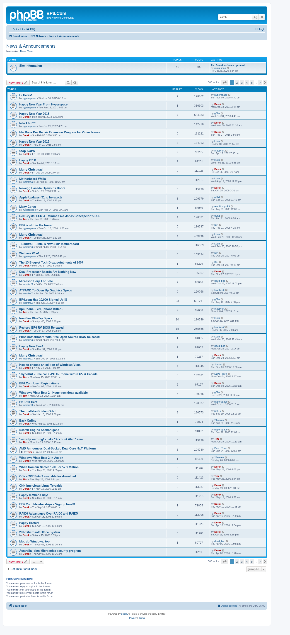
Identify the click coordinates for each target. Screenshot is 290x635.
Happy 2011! (27, 160)
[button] (224, 82)
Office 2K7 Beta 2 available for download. (48, 476)
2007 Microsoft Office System (39, 532)
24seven (219, 420)
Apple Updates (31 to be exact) (40, 197)
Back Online (27, 420)
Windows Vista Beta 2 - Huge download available (53, 392)
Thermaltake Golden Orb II (37, 411)
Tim (25, 219)
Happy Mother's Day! (33, 495)
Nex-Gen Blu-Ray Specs (35, 318)
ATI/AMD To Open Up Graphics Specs (45, 290)
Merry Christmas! (31, 169)
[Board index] (26, 14)
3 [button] (242, 83)
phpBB (124, 614)
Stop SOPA (27, 151)
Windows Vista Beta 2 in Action (41, 457)
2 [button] (237, 83)
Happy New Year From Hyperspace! (43, 104)
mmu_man (220, 68)
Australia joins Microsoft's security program (50, 550)
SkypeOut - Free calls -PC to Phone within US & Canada (58, 374)
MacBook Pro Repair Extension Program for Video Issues (59, 132)
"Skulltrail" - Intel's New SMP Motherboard (49, 244)
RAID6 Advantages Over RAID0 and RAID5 (48, 513)
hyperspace (29, 98)
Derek (217, 104)
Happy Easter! (29, 523)
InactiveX (219, 150)
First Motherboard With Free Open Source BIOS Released (59, 337)
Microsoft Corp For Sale (36, 281)
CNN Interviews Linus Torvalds (40, 485)
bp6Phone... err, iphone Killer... (41, 309)
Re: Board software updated (228, 65)
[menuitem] (30, 29)
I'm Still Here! (28, 402)
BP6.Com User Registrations (39, 383)
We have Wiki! (29, 253)
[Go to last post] (229, 94)
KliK (216, 225)
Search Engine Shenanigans (39, 430)
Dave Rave (220, 373)
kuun (217, 141)
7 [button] (260, 83)
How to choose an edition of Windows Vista (49, 364)
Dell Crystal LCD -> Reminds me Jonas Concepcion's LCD (59, 216)
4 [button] (247, 83)
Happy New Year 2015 (34, 141)
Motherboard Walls (32, 179)
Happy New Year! (31, 346)
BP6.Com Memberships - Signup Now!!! (47, 504)
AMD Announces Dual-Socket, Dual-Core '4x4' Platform (57, 448)
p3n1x (217, 411)
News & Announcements (31, 46)
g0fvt (217, 113)
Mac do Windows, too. (35, 541)
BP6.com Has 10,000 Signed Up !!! (43, 299)
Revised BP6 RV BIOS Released (41, 327)
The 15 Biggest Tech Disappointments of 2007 (51, 262)
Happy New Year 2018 (34, 113)
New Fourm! (27, 123)
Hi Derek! (25, 95)
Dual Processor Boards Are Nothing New (47, 272)
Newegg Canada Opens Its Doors (42, 188)
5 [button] (252, 83)
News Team (26, 51)
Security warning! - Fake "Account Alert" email (52, 439)
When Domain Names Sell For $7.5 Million (49, 467)
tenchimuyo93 (222, 206)
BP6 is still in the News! (36, 225)
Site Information (30, 65)
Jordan (218, 364)
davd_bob (219, 280)
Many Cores (27, 206)
